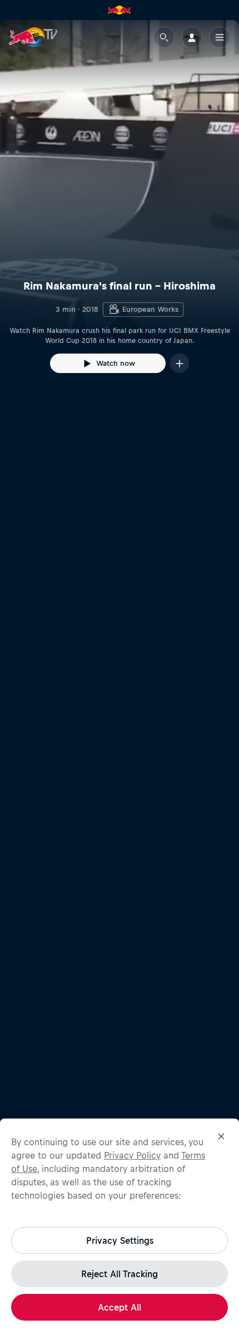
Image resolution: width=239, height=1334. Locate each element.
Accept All (119, 1307)
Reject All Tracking (119, 1274)
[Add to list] (179, 363)
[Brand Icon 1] (119, 10)
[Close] (221, 1136)
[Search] (164, 37)
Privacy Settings (119, 1240)
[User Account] (191, 37)
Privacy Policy (132, 1155)
